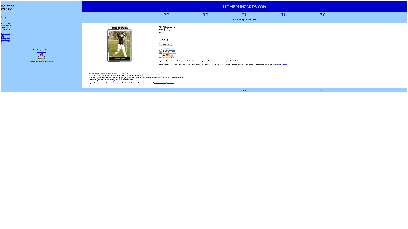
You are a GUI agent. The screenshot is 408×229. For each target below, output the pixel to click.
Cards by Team (6, 29)
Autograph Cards (6, 25)
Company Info (5, 34)
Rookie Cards (5, 23)
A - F (167, 15)
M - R (245, 15)
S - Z (283, 15)
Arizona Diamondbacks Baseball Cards (41, 61)
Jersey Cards (5, 27)
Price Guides (5, 40)
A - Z (322, 15)
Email (3, 44)
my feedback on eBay (118, 81)
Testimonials (5, 42)
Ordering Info (5, 38)
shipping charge (282, 64)
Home (3, 17)
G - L (206, 15)
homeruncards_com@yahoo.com (164, 83)
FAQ (2, 36)
